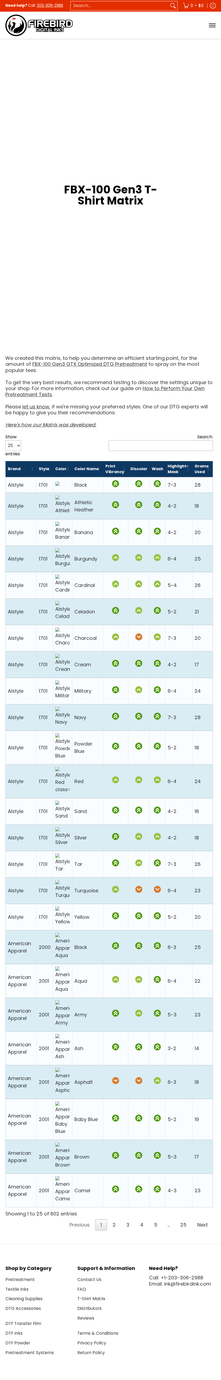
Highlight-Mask (178, 468)
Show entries (12, 445)
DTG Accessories (23, 1308)
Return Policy (91, 1353)
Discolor (138, 469)
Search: (205, 437)
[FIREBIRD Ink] (39, 25)
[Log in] (213, 6)
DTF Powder (17, 1343)
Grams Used (202, 468)
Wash (157, 469)
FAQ (81, 1289)
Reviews (85, 1318)
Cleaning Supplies (24, 1299)
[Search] (173, 5)
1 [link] (101, 1224)
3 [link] (127, 1224)
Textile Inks (17, 1289)
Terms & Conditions (97, 1333)
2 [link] (114, 1224)
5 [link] (155, 1224)
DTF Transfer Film (23, 1323)
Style (44, 469)
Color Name (86, 469)
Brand (14, 469)
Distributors (89, 1308)
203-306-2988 (50, 5)
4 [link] (141, 1224)
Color (61, 469)
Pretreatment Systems (29, 1353)
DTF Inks (14, 1333)
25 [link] (183, 1224)
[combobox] (120, 5)
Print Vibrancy (114, 468)
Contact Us (89, 1279)
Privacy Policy (91, 1343)
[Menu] (212, 25)
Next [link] (202, 1224)
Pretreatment (20, 1279)
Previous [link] (80, 1224)
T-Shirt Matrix (91, 1299)
